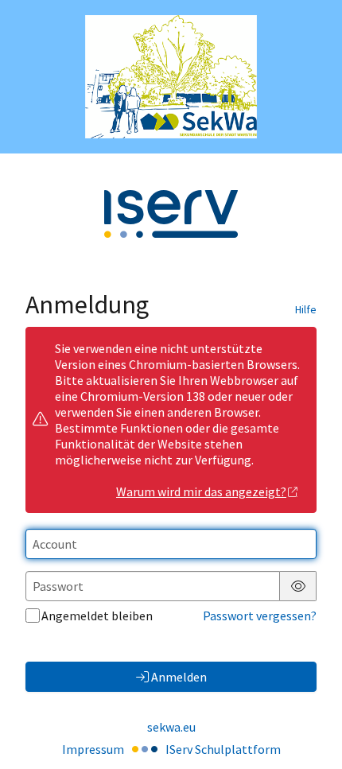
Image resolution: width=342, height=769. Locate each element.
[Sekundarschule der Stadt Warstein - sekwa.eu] (171, 76)
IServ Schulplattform (223, 749)
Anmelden (179, 677)
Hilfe (306, 309)
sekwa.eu (171, 727)
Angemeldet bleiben (97, 615)
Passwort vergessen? (260, 615)
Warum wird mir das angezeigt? (201, 491)
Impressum (93, 749)
